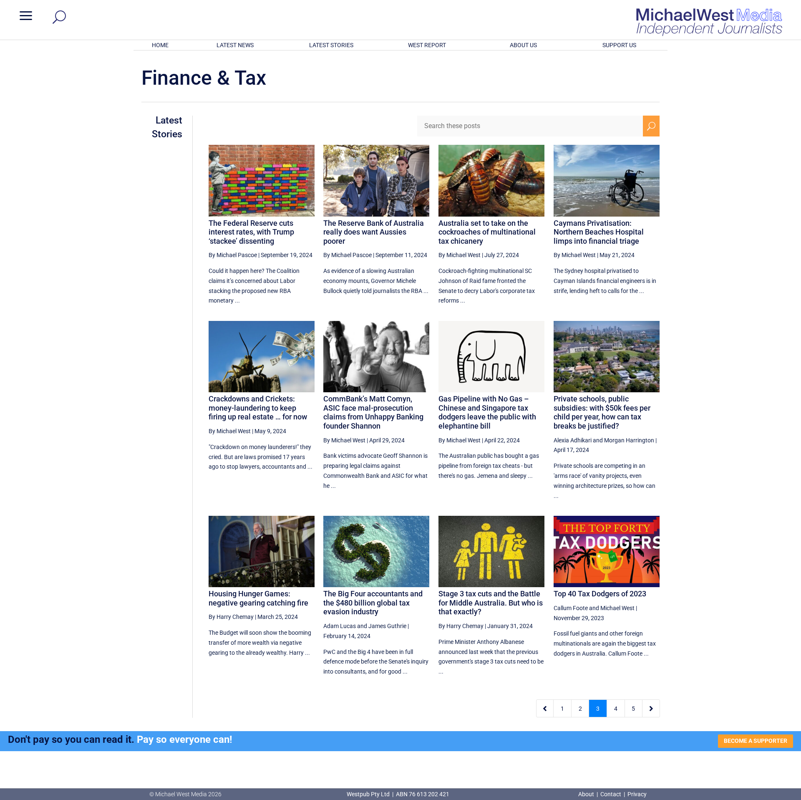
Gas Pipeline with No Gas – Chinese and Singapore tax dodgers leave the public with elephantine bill (487, 412)
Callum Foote (571, 608)
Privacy (637, 794)
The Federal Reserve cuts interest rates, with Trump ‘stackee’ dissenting (251, 232)
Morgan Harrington (629, 440)
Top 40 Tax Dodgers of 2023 (600, 593)
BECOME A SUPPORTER (755, 740)
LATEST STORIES (331, 45)
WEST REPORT (427, 45)
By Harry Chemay (231, 616)
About (586, 794)
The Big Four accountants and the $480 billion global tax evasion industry (373, 602)
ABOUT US (523, 45)
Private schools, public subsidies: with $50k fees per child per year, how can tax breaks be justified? (602, 412)
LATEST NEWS (235, 45)
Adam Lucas (339, 626)
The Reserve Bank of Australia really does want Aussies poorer (373, 232)
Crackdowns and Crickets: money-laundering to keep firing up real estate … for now (258, 407)
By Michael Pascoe (233, 255)
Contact (610, 794)
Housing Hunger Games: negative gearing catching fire (258, 598)
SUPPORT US (619, 45)
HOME (160, 45)
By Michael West (459, 255)
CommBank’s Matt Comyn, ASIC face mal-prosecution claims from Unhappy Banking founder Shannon (373, 412)
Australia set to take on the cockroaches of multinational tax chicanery (487, 232)
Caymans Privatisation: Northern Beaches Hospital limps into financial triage (599, 232)
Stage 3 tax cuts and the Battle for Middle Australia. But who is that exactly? (490, 602)
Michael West (617, 608)
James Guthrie (387, 626)
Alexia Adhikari (573, 440)
